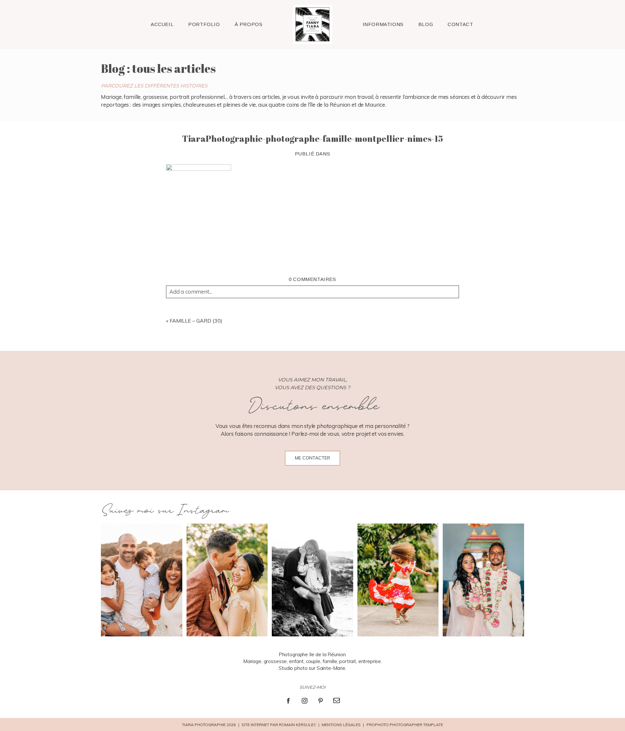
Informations (383, 24)
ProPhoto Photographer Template (405, 724)
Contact (460, 24)
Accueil (162, 24)
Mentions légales (341, 724)
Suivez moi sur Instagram (164, 511)
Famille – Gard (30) (196, 320)
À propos (249, 24)
